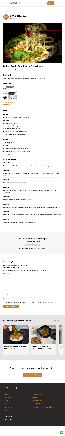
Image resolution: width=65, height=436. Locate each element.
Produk (34, 397)
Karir (6, 401)
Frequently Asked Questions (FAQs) (43, 407)
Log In (51, 3)
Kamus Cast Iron (37, 394)
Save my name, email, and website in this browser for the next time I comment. (29, 302)
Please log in (19, 271)
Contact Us (8, 407)
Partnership (8, 397)
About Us (8, 394)
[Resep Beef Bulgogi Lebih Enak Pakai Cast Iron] (16, 334)
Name (5, 295)
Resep (7, 404)
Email (5, 299)
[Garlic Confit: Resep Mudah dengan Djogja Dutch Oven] (43, 334)
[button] (57, 321)
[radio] (26, 245)
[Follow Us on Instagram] (5, 419)
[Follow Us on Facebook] (8, 419)
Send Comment (11, 306)
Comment (7, 274)
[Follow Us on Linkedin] (11, 419)
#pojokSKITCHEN (37, 404)
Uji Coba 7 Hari (36, 401)
